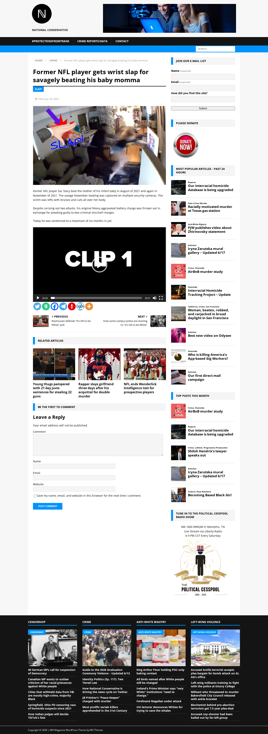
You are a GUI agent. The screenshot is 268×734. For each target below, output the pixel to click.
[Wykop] (80, 306)
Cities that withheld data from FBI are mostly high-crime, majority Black (51, 695)
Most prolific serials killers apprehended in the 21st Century (104, 708)
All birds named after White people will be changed (160, 681)
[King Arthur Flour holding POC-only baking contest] (161, 647)
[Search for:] (215, 48)
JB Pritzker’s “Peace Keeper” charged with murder (101, 699)
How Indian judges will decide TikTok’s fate (48, 715)
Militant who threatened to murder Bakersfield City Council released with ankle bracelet (215, 695)
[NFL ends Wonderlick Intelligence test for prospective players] (145, 364)
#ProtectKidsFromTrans (50, 41)
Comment (39, 431)
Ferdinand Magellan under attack (159, 701)
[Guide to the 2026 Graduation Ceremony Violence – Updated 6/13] (106, 647)
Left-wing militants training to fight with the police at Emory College (215, 684)
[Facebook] (54, 306)
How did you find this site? (189, 93)
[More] (89, 306)
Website (38, 484)
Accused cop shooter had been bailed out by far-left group (211, 715)
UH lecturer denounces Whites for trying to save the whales (160, 708)
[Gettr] (72, 306)
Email (36, 473)
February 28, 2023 (48, 99)
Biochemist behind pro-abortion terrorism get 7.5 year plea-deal (212, 706)
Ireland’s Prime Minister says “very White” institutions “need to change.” (160, 692)
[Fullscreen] (161, 298)
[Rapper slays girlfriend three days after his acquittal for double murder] (99, 364)
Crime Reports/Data (92, 41)
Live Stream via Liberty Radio (203, 531)
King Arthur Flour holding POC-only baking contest (160, 671)
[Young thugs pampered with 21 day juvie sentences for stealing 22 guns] (54, 364)
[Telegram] (63, 306)
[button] (99, 264)
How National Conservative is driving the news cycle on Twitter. (105, 690)
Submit (203, 108)
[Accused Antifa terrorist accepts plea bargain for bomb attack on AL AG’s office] (215, 647)
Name (37, 461)
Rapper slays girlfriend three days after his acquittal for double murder (96, 390)
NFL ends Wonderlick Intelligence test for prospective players (140, 388)
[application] (99, 264)
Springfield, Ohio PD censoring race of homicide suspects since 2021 (52, 706)
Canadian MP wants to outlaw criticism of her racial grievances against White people (50, 682)
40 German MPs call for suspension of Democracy (51, 671)
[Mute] (155, 298)
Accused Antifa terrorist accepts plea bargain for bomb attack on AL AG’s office (215, 673)
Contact (122, 41)
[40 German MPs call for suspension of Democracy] (52, 647)
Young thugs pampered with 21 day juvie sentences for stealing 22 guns (52, 390)
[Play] (38, 298)
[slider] (96, 298)
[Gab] (46, 306)
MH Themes (96, 730)
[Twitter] (37, 306)
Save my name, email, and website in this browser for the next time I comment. (89, 495)
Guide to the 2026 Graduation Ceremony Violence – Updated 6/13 (106, 671)
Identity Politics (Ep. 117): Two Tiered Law (102, 681)
